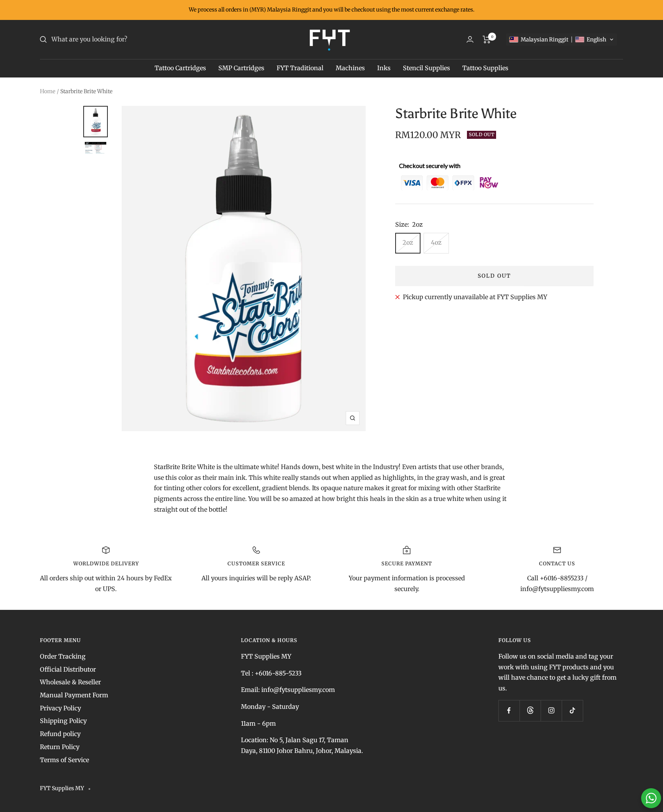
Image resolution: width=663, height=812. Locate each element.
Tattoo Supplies (485, 68)
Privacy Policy (60, 708)
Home (47, 91)
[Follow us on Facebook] (509, 710)
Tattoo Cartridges (180, 68)
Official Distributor (68, 669)
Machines (350, 68)
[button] (561, 39)
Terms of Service (64, 760)
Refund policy (60, 734)
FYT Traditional (300, 68)
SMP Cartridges (241, 68)
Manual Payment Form (74, 695)
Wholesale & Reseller (70, 682)
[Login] (470, 39)
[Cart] (487, 39)
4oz (436, 242)
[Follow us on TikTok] (572, 710)
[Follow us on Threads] (530, 710)
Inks (384, 68)
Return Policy (59, 747)
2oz (407, 242)
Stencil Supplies (426, 68)
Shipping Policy (63, 721)
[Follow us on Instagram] (551, 710)
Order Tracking (63, 656)
